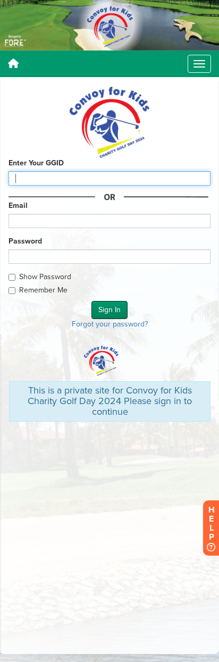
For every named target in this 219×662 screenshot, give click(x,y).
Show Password (45, 276)
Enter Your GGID (36, 162)
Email (18, 205)
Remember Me (43, 290)
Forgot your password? (110, 324)
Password (25, 241)
